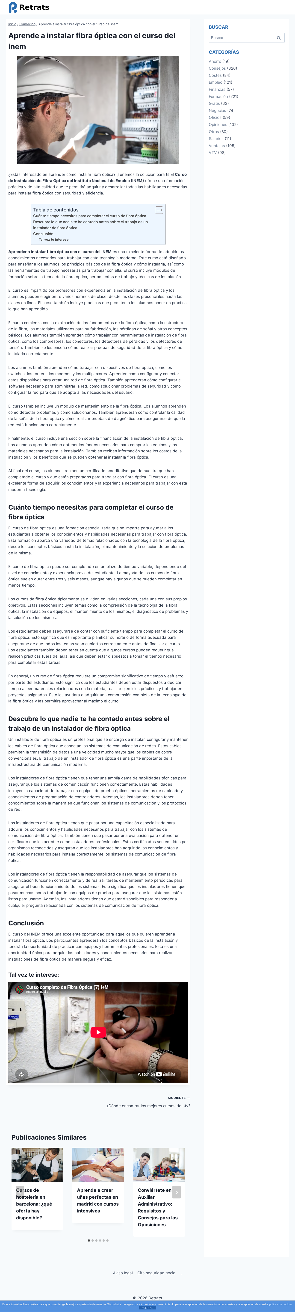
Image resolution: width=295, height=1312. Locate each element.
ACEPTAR (147, 1307)
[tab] (89, 1240)
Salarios (216, 138)
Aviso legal (123, 1273)
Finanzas (217, 89)
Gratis (214, 103)
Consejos (217, 68)
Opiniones (218, 124)
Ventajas (217, 145)
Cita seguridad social (156, 1273)
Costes (215, 75)
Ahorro (215, 61)
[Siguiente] (176, 1192)
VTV (213, 152)
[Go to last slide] (20, 1192)
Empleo (215, 82)
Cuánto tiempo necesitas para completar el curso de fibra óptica (89, 216)
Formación (218, 96)
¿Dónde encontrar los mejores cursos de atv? (148, 1102)
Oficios (215, 117)
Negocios (217, 110)
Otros (214, 131)
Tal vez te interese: (54, 239)
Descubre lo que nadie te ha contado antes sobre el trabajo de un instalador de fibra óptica (90, 225)
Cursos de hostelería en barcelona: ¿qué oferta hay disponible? (34, 1204)
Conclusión (43, 233)
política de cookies (280, 1304)
